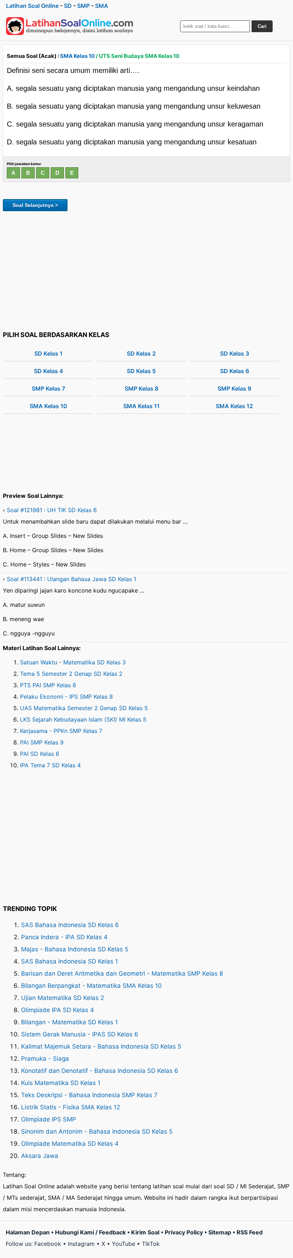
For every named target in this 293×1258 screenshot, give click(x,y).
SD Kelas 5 (141, 371)
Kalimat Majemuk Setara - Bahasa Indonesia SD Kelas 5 (101, 1046)
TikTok (151, 1243)
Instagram (81, 1243)
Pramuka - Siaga (45, 1058)
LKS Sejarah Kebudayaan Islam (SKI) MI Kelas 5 (83, 719)
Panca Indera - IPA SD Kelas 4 (64, 937)
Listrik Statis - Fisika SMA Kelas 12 (70, 1107)
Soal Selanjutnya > (35, 205)
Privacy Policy (184, 1232)
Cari (262, 26)
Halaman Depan (28, 1232)
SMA (101, 5)
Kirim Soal (145, 1232)
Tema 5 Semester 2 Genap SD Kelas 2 (71, 673)
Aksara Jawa (39, 1155)
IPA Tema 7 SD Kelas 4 (50, 765)
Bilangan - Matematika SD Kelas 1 (69, 1022)
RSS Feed (250, 1232)
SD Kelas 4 (48, 371)
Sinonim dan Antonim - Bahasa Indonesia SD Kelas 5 (97, 1131)
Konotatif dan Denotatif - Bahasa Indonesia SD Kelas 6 (99, 1070)
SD (68, 5)
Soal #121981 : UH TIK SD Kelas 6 (52, 510)
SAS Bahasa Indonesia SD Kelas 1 (69, 961)
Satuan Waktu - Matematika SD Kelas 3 (73, 662)
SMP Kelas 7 (48, 388)
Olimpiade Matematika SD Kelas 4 (70, 1143)
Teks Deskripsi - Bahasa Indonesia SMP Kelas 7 (89, 1095)
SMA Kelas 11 (141, 406)
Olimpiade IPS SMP (48, 1119)
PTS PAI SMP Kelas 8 (48, 685)
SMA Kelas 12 (234, 406)
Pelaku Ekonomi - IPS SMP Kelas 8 (66, 696)
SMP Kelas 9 (234, 388)
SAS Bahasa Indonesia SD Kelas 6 (70, 924)
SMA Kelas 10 (77, 56)
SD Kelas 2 (141, 353)
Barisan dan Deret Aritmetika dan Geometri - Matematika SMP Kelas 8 (122, 973)
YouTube (123, 1243)
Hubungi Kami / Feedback (90, 1232)
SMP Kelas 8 (141, 388)
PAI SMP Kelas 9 (42, 742)
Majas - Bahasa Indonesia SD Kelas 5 (74, 949)
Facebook (47, 1243)
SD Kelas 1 (48, 353)
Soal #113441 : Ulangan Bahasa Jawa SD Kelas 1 (71, 579)
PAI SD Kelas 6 (39, 753)
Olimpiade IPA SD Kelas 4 (57, 1010)
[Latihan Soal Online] (70, 26)
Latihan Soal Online (32, 5)
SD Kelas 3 (234, 353)
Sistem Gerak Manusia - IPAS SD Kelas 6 (79, 1034)
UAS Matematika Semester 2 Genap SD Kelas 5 (84, 708)
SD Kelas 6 (234, 371)
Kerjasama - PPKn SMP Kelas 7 (61, 730)
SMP (83, 5)
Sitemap (219, 1232)
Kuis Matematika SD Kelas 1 (60, 1082)
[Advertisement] (146, 270)
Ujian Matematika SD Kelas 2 (62, 997)
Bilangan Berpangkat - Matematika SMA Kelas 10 (91, 985)
